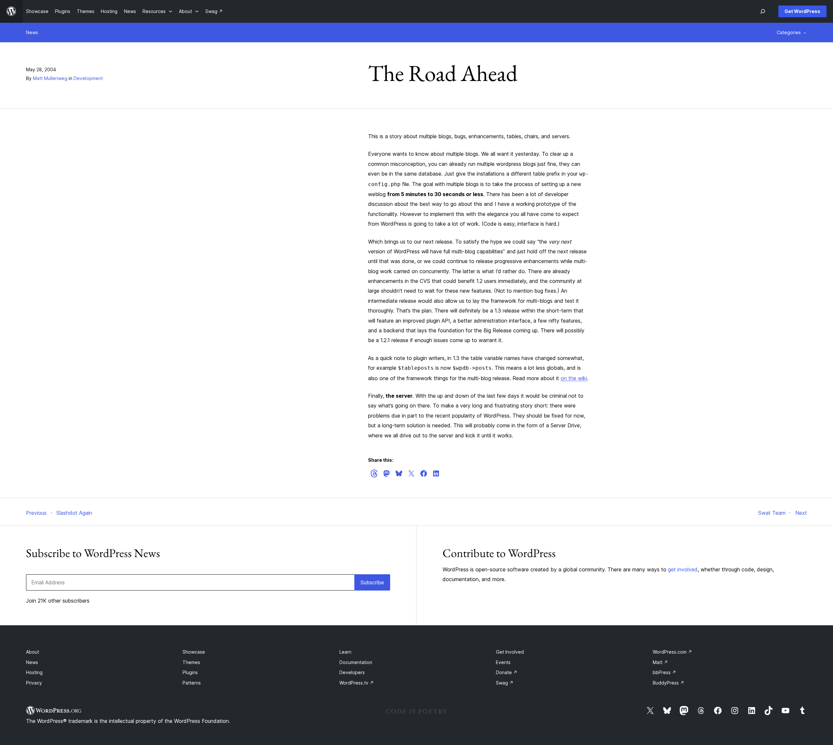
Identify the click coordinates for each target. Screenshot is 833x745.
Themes (191, 662)
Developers (352, 672)
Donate (506, 672)
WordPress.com (672, 652)
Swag (504, 682)
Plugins (190, 672)
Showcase (194, 652)
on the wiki (574, 378)
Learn (345, 652)
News (32, 32)
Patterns (192, 682)
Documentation (355, 662)
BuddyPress (668, 682)
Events (503, 662)
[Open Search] (763, 11)
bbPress (664, 672)
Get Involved (510, 652)
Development (88, 78)
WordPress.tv (356, 682)
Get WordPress (802, 11)
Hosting (34, 672)
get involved (683, 569)
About (32, 652)
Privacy (34, 682)
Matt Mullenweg (50, 78)
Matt (660, 662)
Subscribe (372, 582)
